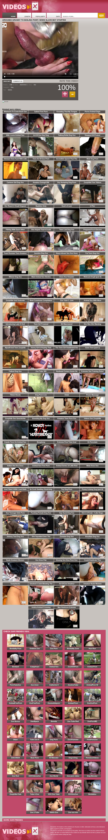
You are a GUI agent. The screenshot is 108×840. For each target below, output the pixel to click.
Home (13, 16)
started (10, 90)
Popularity (40, 16)
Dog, (12, 87)
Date (58, 16)
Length (27, 16)
